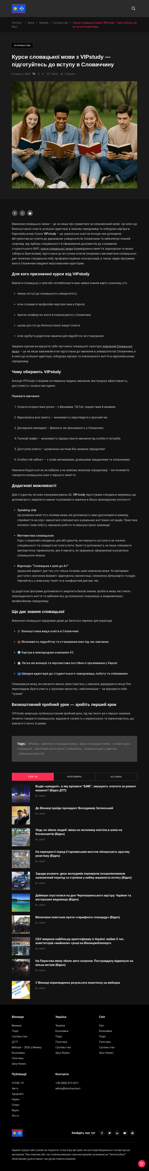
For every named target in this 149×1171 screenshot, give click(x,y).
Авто (15, 1088)
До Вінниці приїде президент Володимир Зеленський (74, 808)
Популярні (74, 777)
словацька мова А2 (31, 753)
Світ (101, 1025)
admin (42, 796)
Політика (17, 1058)
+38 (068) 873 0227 (66, 1083)
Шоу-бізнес (19, 1063)
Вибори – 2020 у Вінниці (26, 1047)
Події (15, 1031)
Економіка (18, 1052)
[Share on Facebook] (15, 213)
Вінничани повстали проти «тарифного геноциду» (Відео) (77, 917)
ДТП (15, 1042)
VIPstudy (33, 743)
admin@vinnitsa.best (67, 1088)
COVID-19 (18, 1083)
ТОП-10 (32, 777)
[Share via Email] (30, 213)
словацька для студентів (100, 748)
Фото (15, 1115)
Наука (15, 1099)
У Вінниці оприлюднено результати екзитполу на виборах (77, 982)
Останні (116, 777)
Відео (15, 1110)
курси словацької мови (57, 248)
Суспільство (22, 45)
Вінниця (16, 1025)
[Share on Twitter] (22, 213)
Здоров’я (17, 1094)
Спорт (16, 1104)
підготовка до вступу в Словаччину (57, 748)
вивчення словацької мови (59, 743)
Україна (60, 1025)
